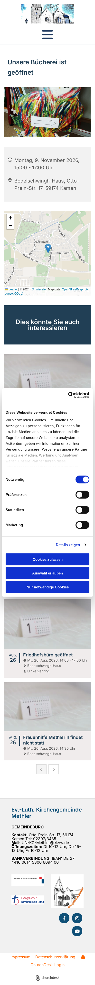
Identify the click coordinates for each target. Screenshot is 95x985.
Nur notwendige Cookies (48, 587)
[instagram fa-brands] (77, 918)
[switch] (82, 494)
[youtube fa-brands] (77, 931)
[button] (47, 34)
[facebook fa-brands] (64, 918)
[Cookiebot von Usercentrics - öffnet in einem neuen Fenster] (68, 395)
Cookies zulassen (48, 559)
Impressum (20, 956)
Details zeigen (68, 545)
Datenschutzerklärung (55, 956)
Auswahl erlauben (47, 573)
